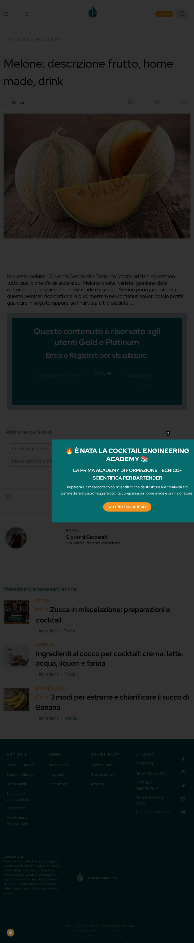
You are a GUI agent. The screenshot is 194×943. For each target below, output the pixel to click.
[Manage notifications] (10, 932)
